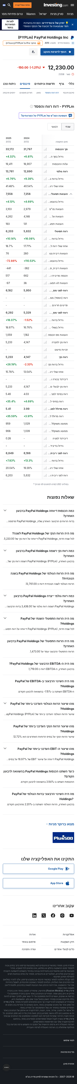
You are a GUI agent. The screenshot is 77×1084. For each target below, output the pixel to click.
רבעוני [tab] (54, 126)
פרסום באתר (29, 941)
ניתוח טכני (9, 84)
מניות (70, 14)
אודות (32, 934)
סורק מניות (56, 14)
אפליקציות (68, 934)
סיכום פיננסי (68, 92)
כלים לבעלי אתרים (64, 949)
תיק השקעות (67, 941)
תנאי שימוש (69, 1040)
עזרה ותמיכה (29, 949)
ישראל (43, 14)
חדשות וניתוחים (44, 84)
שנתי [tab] (67, 126)
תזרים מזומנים (26, 92)
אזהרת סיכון (68, 1063)
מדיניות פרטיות (67, 1052)
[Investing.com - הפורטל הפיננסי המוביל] (56, 5)
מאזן (39, 92)
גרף (61, 84)
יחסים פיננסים (8, 92)
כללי (71, 84)
